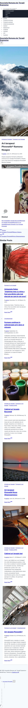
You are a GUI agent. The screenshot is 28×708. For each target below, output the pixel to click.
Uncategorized (8, 318)
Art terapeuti (7, 12)
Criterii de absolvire (8, 24)
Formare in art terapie (19, 139)
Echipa (5, 18)
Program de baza (8, 20)
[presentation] (15, 263)
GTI (4, 33)
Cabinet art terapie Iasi (13, 554)
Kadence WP (15, 672)
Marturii (6, 16)
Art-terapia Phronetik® (13, 632)
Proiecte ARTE (13, 405)
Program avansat (8, 22)
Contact (5, 31)
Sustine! (5, 35)
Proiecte (5, 29)
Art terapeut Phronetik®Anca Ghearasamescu (12, 235)
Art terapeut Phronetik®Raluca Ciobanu (10, 231)
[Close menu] (0, 678)
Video (6, 14)
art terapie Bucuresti (14, 220)
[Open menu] (1, 42)
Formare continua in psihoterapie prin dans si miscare (14, 324)
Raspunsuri (6, 27)
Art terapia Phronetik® (9, 10)
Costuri (5, 25)
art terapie (5, 220)
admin (4, 153)
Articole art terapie (7, 139)
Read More (8, 312)
